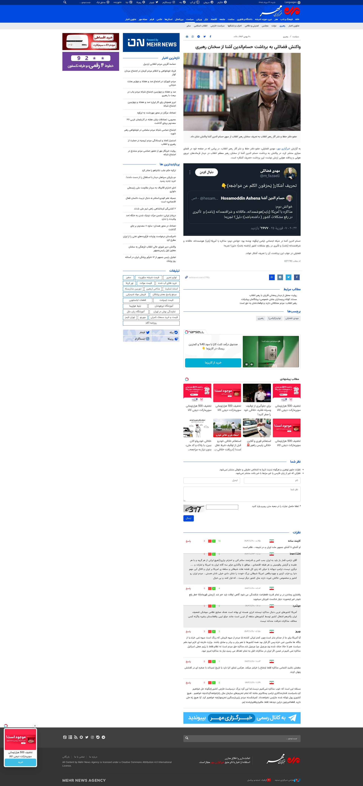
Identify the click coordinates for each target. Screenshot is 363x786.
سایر (189, 26)
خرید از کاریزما (213, 362)
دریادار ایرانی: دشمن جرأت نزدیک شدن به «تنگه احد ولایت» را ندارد (151, 217)
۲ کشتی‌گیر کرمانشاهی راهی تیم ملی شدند (155, 209)
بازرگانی (66, 757)
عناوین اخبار (294, 26)
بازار (206, 19)
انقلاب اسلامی (200, 26)
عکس (159, 19)
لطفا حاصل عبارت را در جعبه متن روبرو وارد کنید (276, 506)
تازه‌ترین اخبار (171, 58)
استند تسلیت (171, 289)
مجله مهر (143, 19)
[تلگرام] (103, 737)
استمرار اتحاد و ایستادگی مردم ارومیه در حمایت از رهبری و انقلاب (152, 142)
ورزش (199, 19)
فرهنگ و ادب (286, 19)
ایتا (127, 2)
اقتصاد (214, 19)
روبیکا (139, 2)
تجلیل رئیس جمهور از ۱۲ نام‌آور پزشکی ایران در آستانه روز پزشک (150, 259)
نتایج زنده (118, 2)
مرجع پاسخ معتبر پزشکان (165, 294)
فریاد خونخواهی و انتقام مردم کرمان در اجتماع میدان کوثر (150, 72)
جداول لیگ (101, 2)
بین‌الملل (179, 19)
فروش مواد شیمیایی (136, 294)
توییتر (152, 2)
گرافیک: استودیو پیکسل (257, 780)
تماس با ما (79, 757)
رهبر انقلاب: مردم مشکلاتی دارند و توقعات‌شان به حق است (268, 303)
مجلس (265, 26)
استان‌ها (168, 19)
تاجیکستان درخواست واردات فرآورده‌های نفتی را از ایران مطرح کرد (149, 238)
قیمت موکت (146, 283)
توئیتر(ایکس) (274, 318)
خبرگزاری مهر (284, 149)
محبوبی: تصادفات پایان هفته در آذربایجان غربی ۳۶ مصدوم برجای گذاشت (151, 121)
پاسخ (188, 541)
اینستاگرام (167, 2)
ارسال (188, 518)
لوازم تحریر (171, 277)
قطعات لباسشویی (137, 300)
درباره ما (93, 757)
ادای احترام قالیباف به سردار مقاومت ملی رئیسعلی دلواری (151, 189)
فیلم (152, 19)
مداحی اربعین (153, 289)
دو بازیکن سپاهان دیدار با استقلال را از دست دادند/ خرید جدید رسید (151, 179)
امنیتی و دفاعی (252, 26)
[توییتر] (87, 737)
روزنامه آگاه (151, 323)
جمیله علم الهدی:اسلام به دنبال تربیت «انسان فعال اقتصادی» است (151, 200)
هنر (276, 19)
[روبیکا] (81, 737)
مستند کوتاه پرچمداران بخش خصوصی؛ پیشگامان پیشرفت (269, 299)
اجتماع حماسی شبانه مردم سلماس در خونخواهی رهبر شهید (150, 132)
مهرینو (143, 317)
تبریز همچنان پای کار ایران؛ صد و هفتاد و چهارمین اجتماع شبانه (152, 104)
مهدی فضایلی (292, 318)
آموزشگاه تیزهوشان (164, 306)
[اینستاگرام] (92, 737)
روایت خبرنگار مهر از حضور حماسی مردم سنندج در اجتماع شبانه (152, 153)
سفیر (128, 277)
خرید (20, 762)
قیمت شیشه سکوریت (148, 277)
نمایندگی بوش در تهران (165, 312)
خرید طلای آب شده (167, 283)
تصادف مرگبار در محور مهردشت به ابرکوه (156, 113)
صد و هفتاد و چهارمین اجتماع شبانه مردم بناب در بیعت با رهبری (151, 93)
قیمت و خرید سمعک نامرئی (164, 317)
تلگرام (220, 2)
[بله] (97, 737)
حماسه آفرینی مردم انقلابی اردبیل (159, 64)
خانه (297, 19)
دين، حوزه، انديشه (263, 19)
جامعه (222, 19)
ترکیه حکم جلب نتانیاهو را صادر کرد (159, 170)
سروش (207, 2)
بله (180, 2)
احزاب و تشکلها (235, 26)
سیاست (190, 19)
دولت (273, 26)
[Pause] (246, 364)
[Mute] (252, 364)
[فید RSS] (75, 737)
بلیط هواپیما (135, 306)
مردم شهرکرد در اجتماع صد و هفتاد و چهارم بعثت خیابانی (151, 83)
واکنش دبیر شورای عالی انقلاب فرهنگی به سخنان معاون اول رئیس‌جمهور (152, 248)
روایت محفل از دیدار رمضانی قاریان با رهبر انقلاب (273, 295)
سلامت (231, 19)
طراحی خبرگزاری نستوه (284, 780)
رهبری (282, 26)
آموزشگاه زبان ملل (135, 312)
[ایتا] (64, 737)
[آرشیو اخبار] (70, 737)
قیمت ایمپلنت (166, 300)
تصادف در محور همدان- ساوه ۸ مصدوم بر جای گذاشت (153, 227)
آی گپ (193, 2)
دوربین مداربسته (133, 289)
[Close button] (35, 726)
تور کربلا (129, 283)
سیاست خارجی (218, 26)
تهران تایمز (130, 317)
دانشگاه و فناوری (244, 19)
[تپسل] (186, 332)
